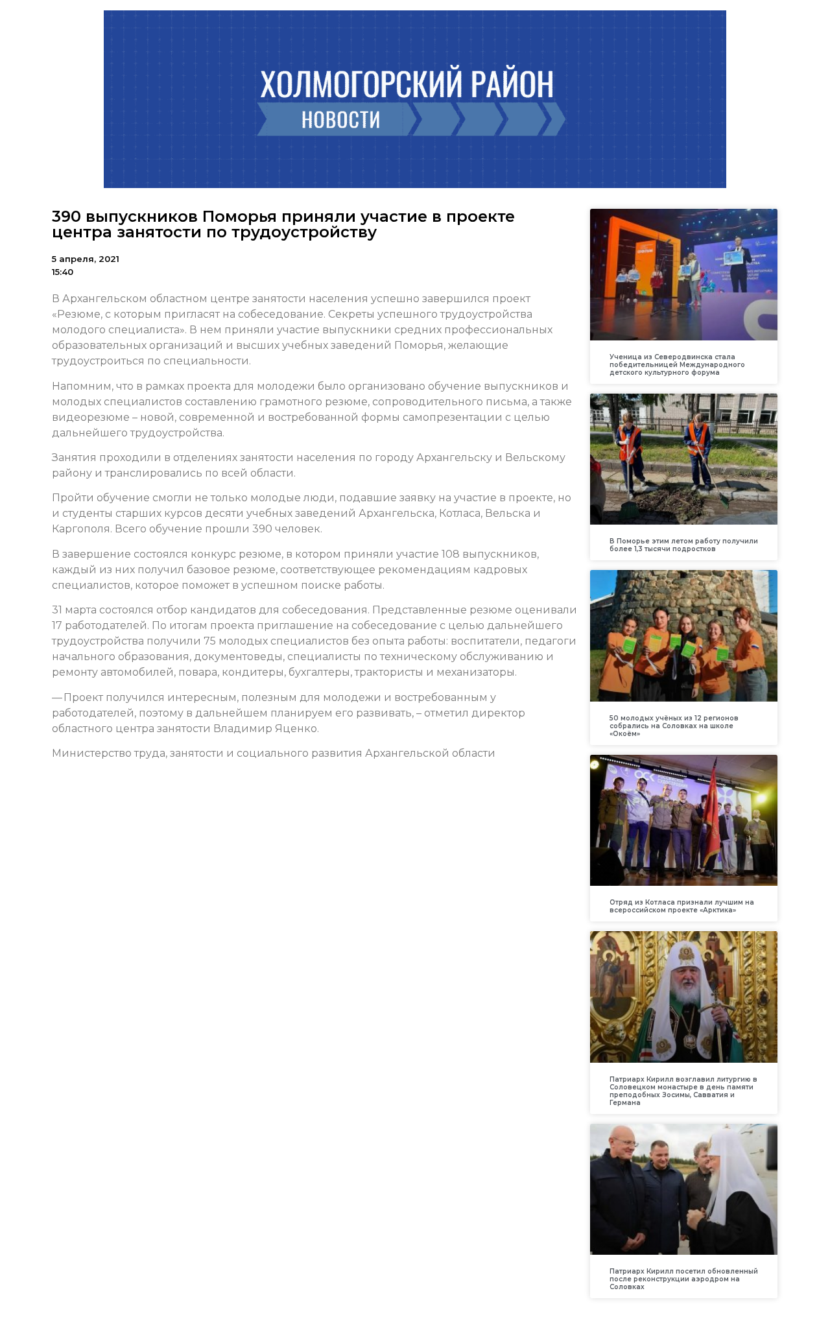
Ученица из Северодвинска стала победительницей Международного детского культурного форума (677, 365)
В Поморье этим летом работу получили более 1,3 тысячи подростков (684, 545)
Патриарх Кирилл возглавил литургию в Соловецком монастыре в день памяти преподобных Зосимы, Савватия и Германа (683, 1091)
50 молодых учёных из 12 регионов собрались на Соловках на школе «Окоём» (674, 726)
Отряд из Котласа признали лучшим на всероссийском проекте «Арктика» (682, 906)
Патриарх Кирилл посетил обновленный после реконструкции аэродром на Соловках (684, 1279)
